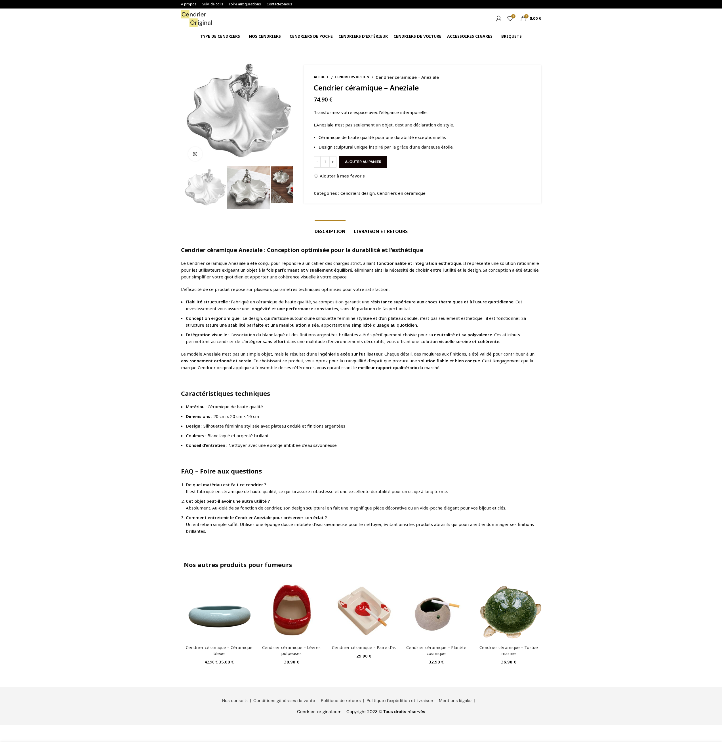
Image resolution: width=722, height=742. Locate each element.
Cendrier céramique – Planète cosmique (436, 650)
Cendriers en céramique (401, 193)
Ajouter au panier (363, 161)
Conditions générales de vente (284, 700)
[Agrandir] (195, 154)
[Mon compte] (498, 18)
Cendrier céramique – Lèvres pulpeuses (291, 650)
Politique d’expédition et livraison (400, 700)
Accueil (321, 77)
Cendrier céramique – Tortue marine (508, 650)
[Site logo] (196, 18)
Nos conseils (235, 700)
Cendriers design (352, 77)
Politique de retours (341, 700)
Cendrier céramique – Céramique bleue (219, 650)
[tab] (330, 228)
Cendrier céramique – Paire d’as (364, 647)
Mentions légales (456, 700)
